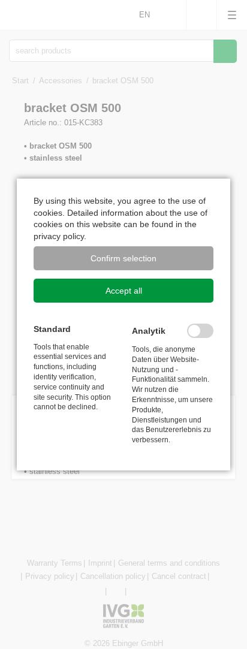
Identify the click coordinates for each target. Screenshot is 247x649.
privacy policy (59, 236)
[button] (123, 258)
